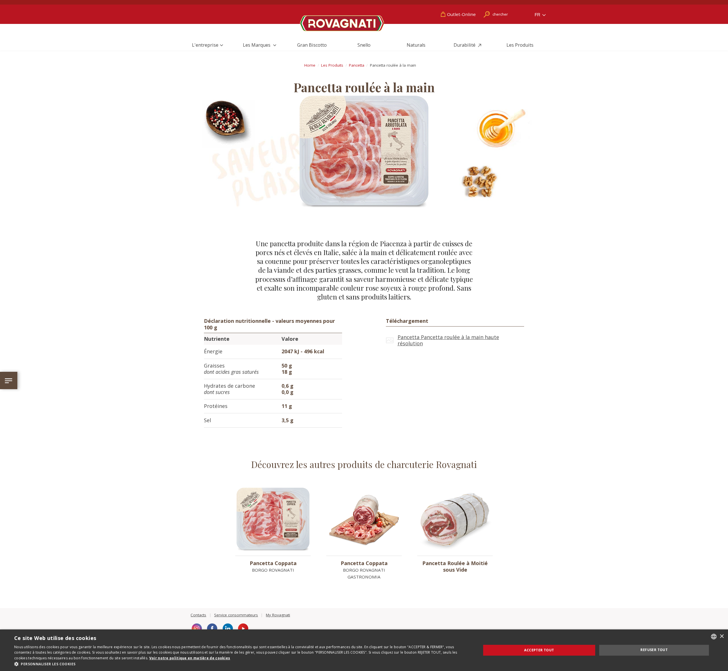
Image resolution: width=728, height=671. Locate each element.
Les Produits (519, 45)
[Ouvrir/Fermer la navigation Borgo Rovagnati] (8, 380)
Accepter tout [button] (539, 650)
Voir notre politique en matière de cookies (189, 658)
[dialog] (364, 650)
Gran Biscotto (312, 45)
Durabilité (465, 45)
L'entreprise (205, 45)
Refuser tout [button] (654, 649)
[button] (240, 664)
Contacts (198, 614)
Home (309, 65)
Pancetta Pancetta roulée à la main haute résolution (448, 340)
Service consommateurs (236, 614)
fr (538, 14)
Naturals (416, 45)
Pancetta (356, 65)
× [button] (721, 636)
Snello (364, 45)
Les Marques (257, 45)
